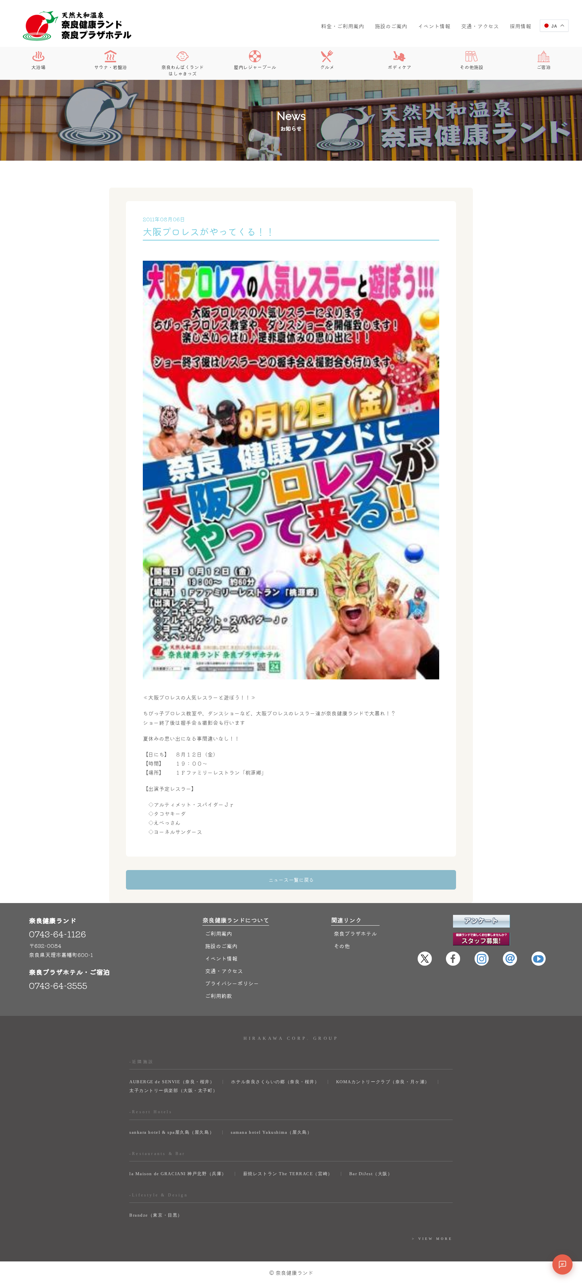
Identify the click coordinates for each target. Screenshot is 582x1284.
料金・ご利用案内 (342, 26)
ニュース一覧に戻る (291, 879)
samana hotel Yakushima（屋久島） (271, 1132)
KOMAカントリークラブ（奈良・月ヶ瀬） (383, 1081)
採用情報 (520, 26)
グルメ (327, 67)
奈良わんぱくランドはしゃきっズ (182, 70)
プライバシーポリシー (232, 983)
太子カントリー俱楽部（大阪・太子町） (173, 1090)
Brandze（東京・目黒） (156, 1215)
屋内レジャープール (255, 67)
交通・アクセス (480, 26)
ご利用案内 (218, 933)
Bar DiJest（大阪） (371, 1173)
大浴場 (38, 67)
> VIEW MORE (432, 1239)
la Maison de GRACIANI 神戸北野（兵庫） (178, 1173)
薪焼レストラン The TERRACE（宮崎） (288, 1173)
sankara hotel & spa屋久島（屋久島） (171, 1132)
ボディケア (399, 67)
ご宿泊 (544, 67)
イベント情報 (434, 26)
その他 (342, 946)
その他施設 (471, 67)
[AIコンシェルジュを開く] (562, 1264)
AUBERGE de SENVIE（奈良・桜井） (172, 1081)
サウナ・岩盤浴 (110, 67)
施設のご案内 (391, 26)
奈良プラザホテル (355, 933)
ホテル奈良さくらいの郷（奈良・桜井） (275, 1081)
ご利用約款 (218, 996)
